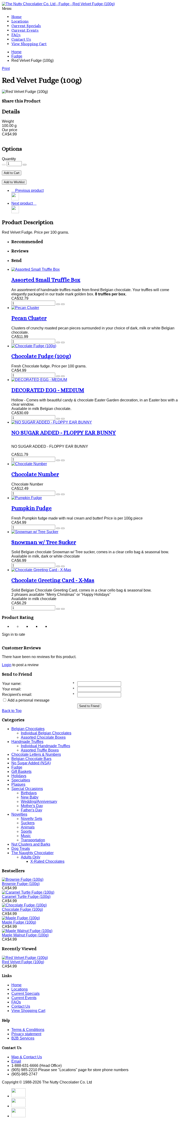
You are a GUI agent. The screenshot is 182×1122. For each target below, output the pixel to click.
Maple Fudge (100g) (19, 922)
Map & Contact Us (26, 1057)
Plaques (18, 784)
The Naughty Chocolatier (32, 853)
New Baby (29, 797)
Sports (26, 831)
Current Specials (26, 26)
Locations (20, 21)
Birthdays (29, 793)
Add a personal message (28, 700)
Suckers (28, 823)
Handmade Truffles (27, 742)
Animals (28, 827)
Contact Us (21, 39)
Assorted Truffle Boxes (40, 750)
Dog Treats (20, 849)
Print (6, 69)
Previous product (28, 190)
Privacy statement (26, 1034)
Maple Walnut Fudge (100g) (25, 935)
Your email (11, 689)
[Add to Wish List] (63, 304)
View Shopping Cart (29, 44)
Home (16, 16)
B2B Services (22, 1038)
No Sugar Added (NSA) (31, 763)
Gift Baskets (21, 772)
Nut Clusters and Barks (30, 844)
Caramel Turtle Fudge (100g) (26, 897)
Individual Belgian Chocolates (46, 733)
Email (16, 1061)
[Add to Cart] (58, 304)
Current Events (25, 30)
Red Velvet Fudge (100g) (23, 962)
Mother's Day (32, 806)
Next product (23, 203)
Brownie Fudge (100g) (21, 884)
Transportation (33, 840)
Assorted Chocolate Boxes (43, 737)
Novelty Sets (31, 819)
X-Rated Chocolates (47, 861)
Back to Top (12, 711)
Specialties (20, 780)
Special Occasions (27, 789)
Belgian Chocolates (28, 729)
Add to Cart (11, 173)
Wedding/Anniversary (39, 801)
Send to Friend (89, 706)
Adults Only (30, 857)
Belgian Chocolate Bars (31, 759)
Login (6, 665)
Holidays (18, 776)
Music (26, 836)
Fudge (16, 767)
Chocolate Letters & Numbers (36, 754)
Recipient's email (16, 695)
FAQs (16, 35)
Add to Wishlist (14, 182)
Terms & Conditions (27, 1030)
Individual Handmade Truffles (45, 746)
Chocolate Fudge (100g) (22, 909)
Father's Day (31, 810)
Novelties (19, 814)
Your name (11, 684)
